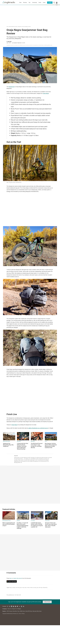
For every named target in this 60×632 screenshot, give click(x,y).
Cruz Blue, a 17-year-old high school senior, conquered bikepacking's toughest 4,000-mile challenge (22, 525)
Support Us (14, 608)
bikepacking (45, 587)
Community (34, 2)
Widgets (19, 608)
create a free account (17, 578)
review (28, 587)
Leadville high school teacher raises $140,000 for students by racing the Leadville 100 (37, 525)
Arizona (18, 520)
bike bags (40, 587)
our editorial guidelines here (47, 45)
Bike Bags (26, 26)
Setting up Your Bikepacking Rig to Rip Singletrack (8, 445)
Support (49, 2)
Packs (23, 26)
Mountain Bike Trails (6, 520)
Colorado (33, 520)
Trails (20, 2)
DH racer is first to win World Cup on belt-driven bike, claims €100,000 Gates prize (51, 525)
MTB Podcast (9, 611)
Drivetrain (47, 520)
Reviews (25, 2)
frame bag (18, 587)
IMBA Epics (22, 611)
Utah (46, 441)
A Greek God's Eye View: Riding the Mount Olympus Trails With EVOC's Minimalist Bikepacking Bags (22, 446)
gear (21, 587)
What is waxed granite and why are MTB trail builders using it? (8, 524)
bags (11, 587)
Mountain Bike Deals (37, 611)
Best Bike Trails (16, 611)
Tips (29, 2)
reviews (31, 587)
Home (7, 26)
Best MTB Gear (29, 611)
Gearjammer (12, 86)
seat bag (34, 587)
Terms (20, 613)
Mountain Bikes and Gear (13, 26)
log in (11, 578)
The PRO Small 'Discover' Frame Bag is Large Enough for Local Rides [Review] (37, 445)
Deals (40, 2)
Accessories (20, 26)
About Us (9, 608)
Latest (44, 2)
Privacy (23, 613)
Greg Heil (9, 41)
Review (29, 26)
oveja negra (24, 587)
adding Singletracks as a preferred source (38, 428)
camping (13, 587)
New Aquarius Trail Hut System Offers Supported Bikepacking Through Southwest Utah (51, 445)
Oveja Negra (46, 93)
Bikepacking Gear (6, 441)
